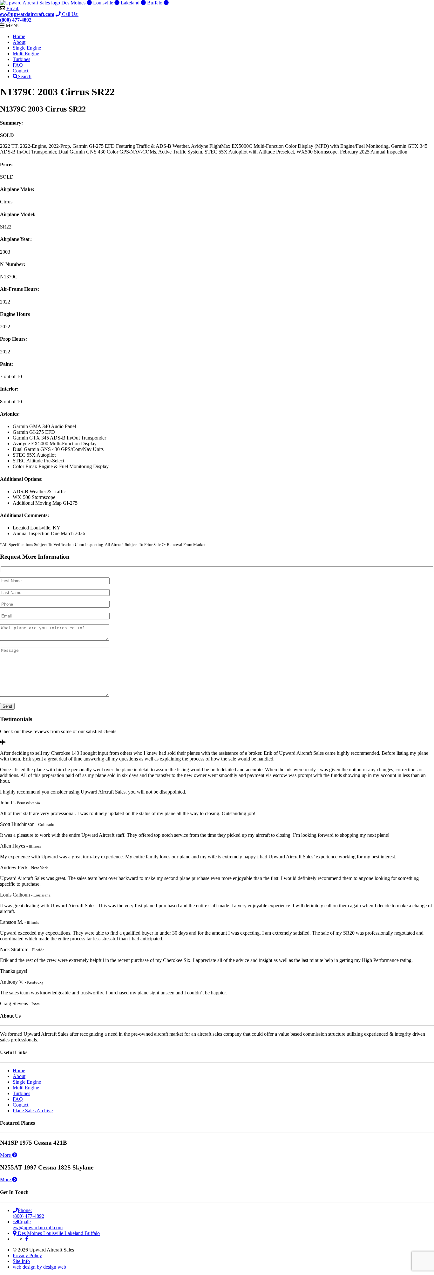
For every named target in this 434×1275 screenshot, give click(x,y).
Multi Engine (26, 53)
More (6, 1155)
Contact (20, 70)
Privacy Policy (27, 1255)
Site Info (21, 1261)
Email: (27, 11)
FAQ (18, 65)
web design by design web (39, 1267)
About (19, 42)
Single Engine (27, 48)
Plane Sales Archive (33, 1110)
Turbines (21, 59)
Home (19, 36)
